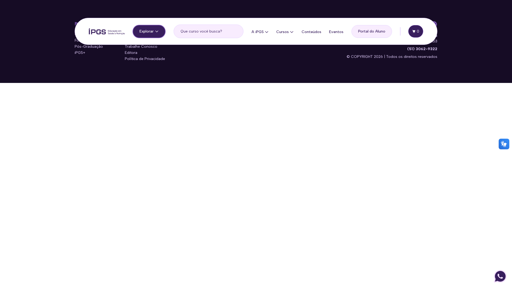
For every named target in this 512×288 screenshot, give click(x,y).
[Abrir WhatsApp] (500, 276)
